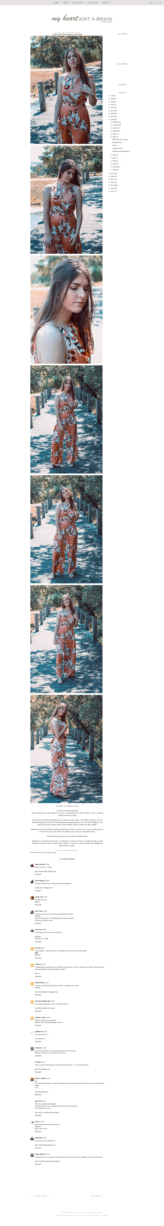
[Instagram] (151, 3)
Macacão (58, 806)
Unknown (38, 964)
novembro (116, 125)
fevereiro (115, 167)
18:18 (48, 1017)
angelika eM (39, 1031)
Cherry (37, 1121)
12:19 (43, 1062)
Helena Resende (40, 864)
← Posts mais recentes (40, 1196)
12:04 (42, 1121)
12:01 (45, 1138)
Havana (114, 145)
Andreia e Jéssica (40, 1017)
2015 (112, 179)
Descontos (78, 2)
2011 (112, 191)
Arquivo (106, 2)
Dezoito (37, 973)
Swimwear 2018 (117, 148)
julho (114, 137)
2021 (112, 110)
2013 (112, 185)
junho (114, 155)
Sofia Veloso (39, 911)
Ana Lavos (38, 929)
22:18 (48, 1154)
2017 (112, 173)
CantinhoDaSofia (56, 918)
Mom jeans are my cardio (120, 139)
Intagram (71, 918)
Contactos (92, 2)
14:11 (47, 982)
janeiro (115, 170)
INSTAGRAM (45, 1161)
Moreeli (37, 948)
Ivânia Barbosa (40, 982)
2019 (112, 116)
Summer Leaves (117, 142)
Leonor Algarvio (40, 1154)
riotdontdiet (39, 1138)
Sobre (66, 2)
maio (114, 158)
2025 (112, 99)
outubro (115, 128)
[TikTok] (160, 3)
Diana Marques (40, 880)
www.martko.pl (39, 1038)
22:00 (45, 1031)
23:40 (44, 1048)
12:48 (43, 964)
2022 (112, 107)
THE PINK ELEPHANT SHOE (45, 1008)
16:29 (53, 1001)
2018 (112, 119)
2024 (112, 102)
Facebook (65, 918)
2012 (112, 188)
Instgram (56, 1112)
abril (114, 161)
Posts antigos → (97, 1196)
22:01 (45, 911)
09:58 (42, 948)
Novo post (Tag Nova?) (42, 918)
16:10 (48, 1078)
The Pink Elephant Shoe (43, 1001)
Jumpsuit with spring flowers (121, 151)
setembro (115, 131)
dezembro (116, 122)
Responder (38, 874)
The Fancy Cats (46, 1053)
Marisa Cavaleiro (40, 1078)
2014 (112, 182)
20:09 (47, 880)
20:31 (44, 1101)
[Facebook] (156, 3)
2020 (112, 113)
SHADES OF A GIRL (42, 939)
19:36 (47, 864)
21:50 (45, 897)
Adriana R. (38, 1048)
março (115, 164)
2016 (112, 176)
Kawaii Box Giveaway (59, 1053)
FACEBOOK (56, 1161)
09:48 (44, 929)
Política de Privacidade (92, 1215)
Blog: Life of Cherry (41, 1128)
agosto (115, 134)
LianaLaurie (39, 897)
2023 (112, 105)
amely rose (38, 1101)
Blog (47, 1112)
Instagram (104, 1215)
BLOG (37, 1161)
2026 (112, 96)
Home (56, 2)
